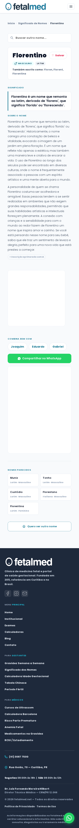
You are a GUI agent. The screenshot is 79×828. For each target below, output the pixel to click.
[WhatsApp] (69, 818)
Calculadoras (14, 632)
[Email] (24, 593)
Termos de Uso (46, 806)
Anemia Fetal (14, 727)
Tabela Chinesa (15, 683)
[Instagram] (16, 593)
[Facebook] (8, 593)
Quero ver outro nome (42, 526)
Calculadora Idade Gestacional (27, 676)
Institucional (13, 619)
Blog (8, 638)
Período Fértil (14, 689)
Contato (10, 645)
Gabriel (58, 347)
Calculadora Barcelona (21, 714)
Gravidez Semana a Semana (24, 663)
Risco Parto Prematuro (20, 720)
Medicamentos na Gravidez (24, 733)
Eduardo (38, 347)
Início (11, 23)
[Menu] (70, 6)
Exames (10, 625)
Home (9, 612)
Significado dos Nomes (21, 670)
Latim (40, 63)
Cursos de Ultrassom (19, 707)
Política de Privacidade (20, 806)
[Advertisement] (36, 298)
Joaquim (17, 347)
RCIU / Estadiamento (19, 740)
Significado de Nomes (32, 23)
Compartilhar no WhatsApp (41, 358)
